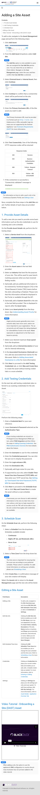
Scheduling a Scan (20, 569)
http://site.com (26, 120)
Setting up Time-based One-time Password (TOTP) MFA (21, 480)
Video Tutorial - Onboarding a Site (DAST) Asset (17, 33)
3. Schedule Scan (8, 28)
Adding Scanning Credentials (24, 443)
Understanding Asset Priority (23, 312)
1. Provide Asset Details (10, 23)
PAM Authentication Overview (16, 446)
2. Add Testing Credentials (10, 25)
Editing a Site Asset (8, 30)
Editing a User (28, 197)
